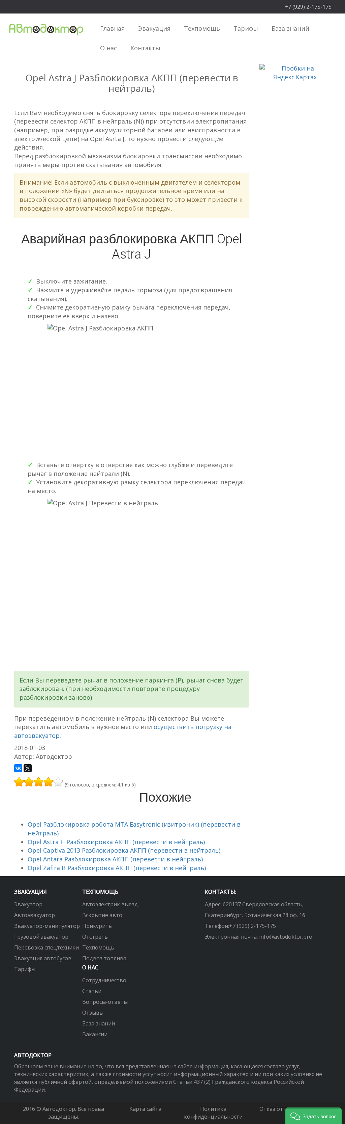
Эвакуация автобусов (42, 958)
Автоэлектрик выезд (110, 904)
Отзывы (92, 1012)
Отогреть (95, 936)
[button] (313, 1115)
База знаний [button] (290, 28)
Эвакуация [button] (154, 28)
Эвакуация (30, 891)
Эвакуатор (28, 904)
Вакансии (94, 1034)
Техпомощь (98, 947)
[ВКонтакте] (18, 768)
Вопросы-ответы (105, 1002)
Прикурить (97, 926)
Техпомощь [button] (202, 28)
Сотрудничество (104, 980)
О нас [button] (108, 48)
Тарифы (245, 28)
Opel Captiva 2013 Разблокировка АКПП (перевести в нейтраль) (124, 850)
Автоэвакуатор (34, 915)
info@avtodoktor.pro (285, 936)
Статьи (91, 991)
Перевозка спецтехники (46, 947)
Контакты (145, 48)
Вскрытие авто (102, 915)
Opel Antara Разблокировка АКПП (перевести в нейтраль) (115, 859)
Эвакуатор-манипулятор (47, 926)
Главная (112, 28)
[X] (28, 768)
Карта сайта (145, 1109)
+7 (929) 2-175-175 (252, 926)
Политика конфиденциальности (213, 1112)
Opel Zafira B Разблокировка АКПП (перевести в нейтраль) (117, 868)
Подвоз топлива (104, 958)
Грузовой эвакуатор (41, 936)
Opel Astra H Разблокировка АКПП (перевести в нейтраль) (116, 842)
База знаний (98, 1023)
